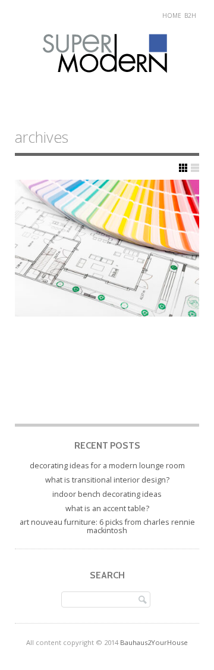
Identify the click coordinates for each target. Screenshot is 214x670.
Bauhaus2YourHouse (154, 642)
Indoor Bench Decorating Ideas (107, 494)
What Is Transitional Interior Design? (107, 480)
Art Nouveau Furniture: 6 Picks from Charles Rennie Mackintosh (107, 526)
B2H (190, 15)
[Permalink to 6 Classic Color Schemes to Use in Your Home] (107, 248)
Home (171, 15)
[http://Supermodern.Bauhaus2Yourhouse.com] (107, 84)
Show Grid (183, 168)
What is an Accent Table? (107, 508)
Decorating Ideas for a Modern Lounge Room (107, 466)
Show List (195, 168)
